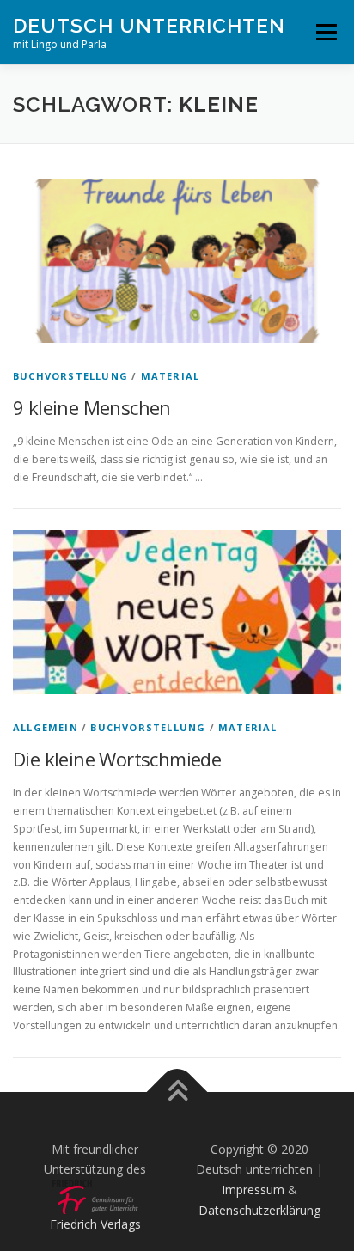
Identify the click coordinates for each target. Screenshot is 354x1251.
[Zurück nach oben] (177, 1091)
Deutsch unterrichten (149, 25)
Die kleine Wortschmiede (117, 759)
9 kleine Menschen (92, 407)
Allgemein (45, 727)
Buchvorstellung (70, 375)
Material (170, 375)
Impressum (253, 1189)
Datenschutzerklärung (259, 1210)
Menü (325, 32)
